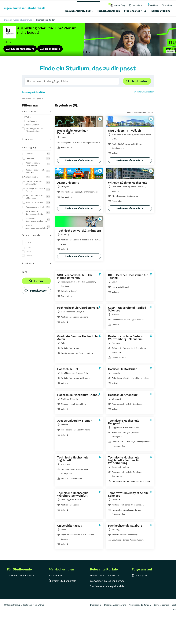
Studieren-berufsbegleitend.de (107, 586)
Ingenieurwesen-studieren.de (18, 20)
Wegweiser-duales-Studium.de (107, 580)
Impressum (95, 604)
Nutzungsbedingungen (140, 604)
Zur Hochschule (50, 49)
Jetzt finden (139, 81)
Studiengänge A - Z (135, 10)
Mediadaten (55, 575)
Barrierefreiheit (161, 604)
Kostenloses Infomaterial (79, 160)
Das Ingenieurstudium (78, 10)
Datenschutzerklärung (115, 604)
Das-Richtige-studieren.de (104, 575)
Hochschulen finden (108, 10)
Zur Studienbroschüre (20, 49)
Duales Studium (160, 10)
